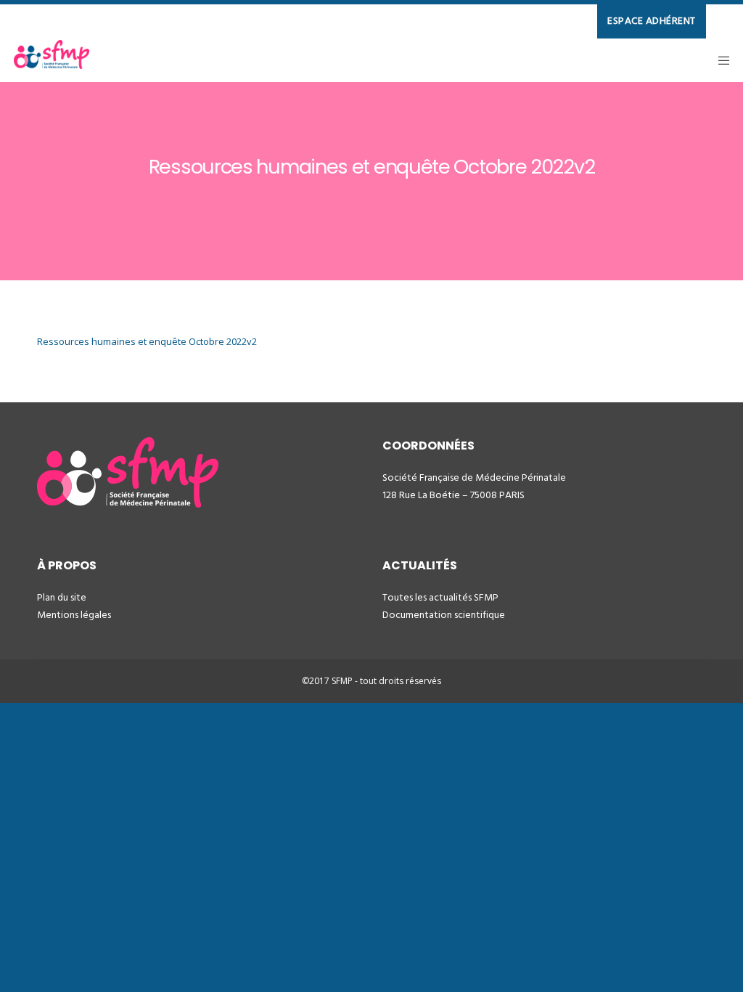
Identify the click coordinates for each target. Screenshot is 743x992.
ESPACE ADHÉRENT (651, 20)
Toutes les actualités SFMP (440, 597)
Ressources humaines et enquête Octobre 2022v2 (147, 341)
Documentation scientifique (443, 614)
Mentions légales (74, 614)
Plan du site (61, 597)
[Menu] (719, 60)
